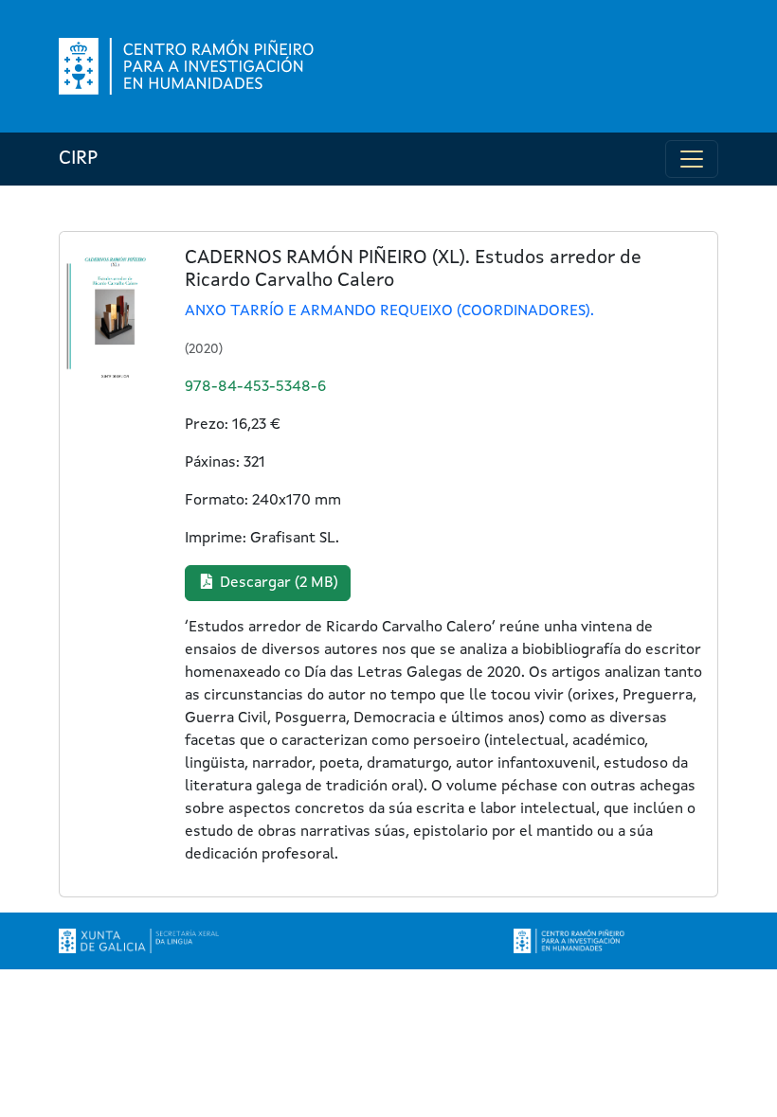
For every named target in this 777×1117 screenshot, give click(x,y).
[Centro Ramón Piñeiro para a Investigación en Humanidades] (570, 941)
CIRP (78, 159)
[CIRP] (188, 66)
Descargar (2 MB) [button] (277, 583)
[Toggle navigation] (691, 159)
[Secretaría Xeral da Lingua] (139, 941)
